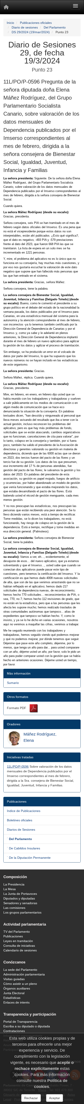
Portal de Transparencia (20, 1021)
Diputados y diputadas (19, 898)
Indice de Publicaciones (23, 811)
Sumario (13, 683)
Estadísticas (11, 998)
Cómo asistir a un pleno (20, 983)
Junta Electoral (13, 993)
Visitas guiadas (14, 979)
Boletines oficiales (19, 820)
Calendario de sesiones (20, 950)
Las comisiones (14, 908)
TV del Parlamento (16, 931)
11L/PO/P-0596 (18, 766)
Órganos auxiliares (16, 988)
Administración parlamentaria (24, 974)
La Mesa (9, 889)
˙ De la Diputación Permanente (29, 857)
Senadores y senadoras (20, 903)
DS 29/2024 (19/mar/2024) (31, 32)
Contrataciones (14, 1031)
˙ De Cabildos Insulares (23, 848)
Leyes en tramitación (18, 941)
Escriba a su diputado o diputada (26, 1026)
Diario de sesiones (25, 27)
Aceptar (54, 1098)
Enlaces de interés (16, 1002)
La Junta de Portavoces (20, 893)
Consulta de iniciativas (19, 945)
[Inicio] (6, 7)
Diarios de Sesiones (21, 829)
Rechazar (31, 1098)
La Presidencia (13, 884)
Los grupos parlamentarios (22, 912)
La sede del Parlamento (20, 969)
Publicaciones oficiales (36, 23)
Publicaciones (13, 936)
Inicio (10, 23)
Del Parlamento (55, 27)
